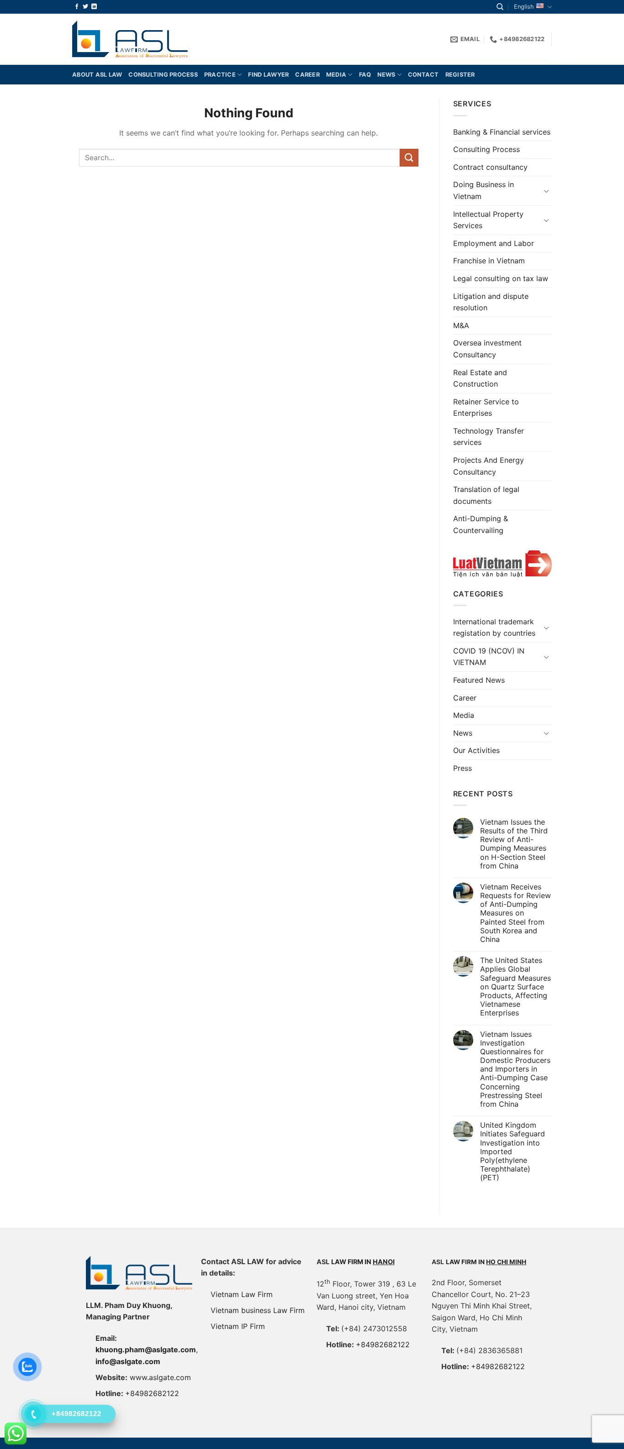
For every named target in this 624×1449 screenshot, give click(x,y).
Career (307, 74)
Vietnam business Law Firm (258, 1310)
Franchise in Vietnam (489, 260)
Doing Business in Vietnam (483, 190)
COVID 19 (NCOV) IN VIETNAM (488, 656)
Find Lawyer (268, 74)
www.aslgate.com (160, 1377)
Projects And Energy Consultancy (488, 465)
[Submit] (409, 158)
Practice (220, 74)
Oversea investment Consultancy (487, 348)
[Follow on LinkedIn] (94, 7)
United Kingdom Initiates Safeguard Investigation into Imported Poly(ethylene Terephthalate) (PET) (512, 1151)
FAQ (365, 74)
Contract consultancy (490, 167)
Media (336, 74)
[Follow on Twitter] (85, 7)
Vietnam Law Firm (242, 1294)
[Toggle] (546, 190)
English (524, 6)
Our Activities (476, 750)
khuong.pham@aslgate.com (145, 1349)
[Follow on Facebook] (76, 7)
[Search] (500, 6)
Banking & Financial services (501, 131)
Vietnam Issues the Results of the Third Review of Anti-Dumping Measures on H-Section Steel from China (514, 844)
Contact (423, 74)
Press (462, 768)
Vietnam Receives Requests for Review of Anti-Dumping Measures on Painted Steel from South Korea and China (515, 913)
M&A (461, 325)
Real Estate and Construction (480, 378)
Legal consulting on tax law (500, 278)
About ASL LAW (97, 74)
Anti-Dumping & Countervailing (480, 524)
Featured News (479, 680)
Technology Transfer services (488, 436)
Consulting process (163, 74)
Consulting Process (486, 149)
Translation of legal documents (486, 495)
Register (460, 74)
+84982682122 (152, 1393)
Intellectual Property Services (488, 219)
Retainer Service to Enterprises (486, 407)
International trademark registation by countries (494, 627)
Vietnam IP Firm (238, 1326)
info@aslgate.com (127, 1361)
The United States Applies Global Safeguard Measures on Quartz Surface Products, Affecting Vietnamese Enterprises (515, 986)
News (386, 74)
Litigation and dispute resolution (491, 302)
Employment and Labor (493, 243)
